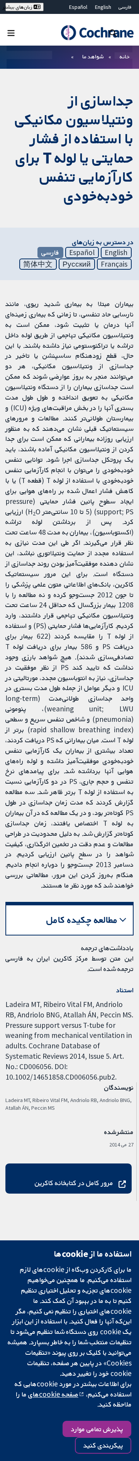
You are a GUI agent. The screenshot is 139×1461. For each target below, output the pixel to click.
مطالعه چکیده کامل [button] (82, 919)
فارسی (125, 6)
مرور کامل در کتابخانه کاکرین (74, 1182)
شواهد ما (92, 56)
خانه (125, 56)
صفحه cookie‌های (53, 1394)
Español (78, 6)
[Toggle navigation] (11, 32)
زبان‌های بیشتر (19, 6)
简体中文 (38, 264)
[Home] (97, 32)
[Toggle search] (113, 32)
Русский (77, 264)
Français (114, 264)
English (103, 6)
